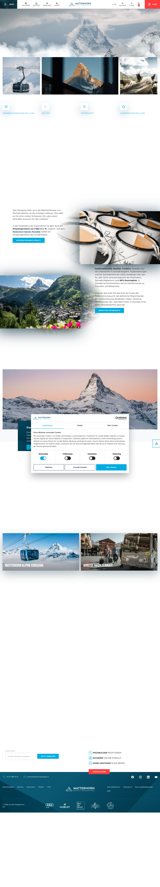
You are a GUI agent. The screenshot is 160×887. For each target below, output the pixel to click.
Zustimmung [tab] (47, 425)
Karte (57, 5)
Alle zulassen (111, 467)
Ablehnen (48, 467)
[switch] (68, 458)
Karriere (20, 787)
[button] (122, 4)
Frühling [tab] (7, 631)
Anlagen (26, 5)
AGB (108, 791)
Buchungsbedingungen (144, 787)
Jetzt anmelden (48, 756)
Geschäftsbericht (113, 787)
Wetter (36, 5)
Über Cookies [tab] (112, 425)
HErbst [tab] (32, 631)
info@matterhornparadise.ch (38, 777)
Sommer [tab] (20, 631)
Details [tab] (80, 425)
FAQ (49, 787)
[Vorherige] (92, 151)
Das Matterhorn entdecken (105, 181)
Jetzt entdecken (100, 678)
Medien (41, 787)
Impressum (127, 787)
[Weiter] (100, 151)
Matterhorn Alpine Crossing (45, 502)
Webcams (47, 5)
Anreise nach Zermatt (45, 513)
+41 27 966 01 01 (12, 777)
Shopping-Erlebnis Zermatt (28, 240)
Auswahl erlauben (80, 467)
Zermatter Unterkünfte (109, 310)
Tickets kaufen (99, 772)
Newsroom (31, 787)
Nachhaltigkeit (8, 787)
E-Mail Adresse (10, 751)
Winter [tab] (43, 631)
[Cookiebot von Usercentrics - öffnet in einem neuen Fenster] (117, 418)
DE (115, 4)
